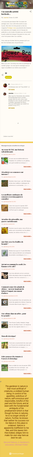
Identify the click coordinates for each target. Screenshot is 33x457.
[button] (30, 11)
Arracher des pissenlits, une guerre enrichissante (12, 220)
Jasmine (10, 93)
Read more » (28, 167)
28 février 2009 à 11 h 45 (20, 93)
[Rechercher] (30, 3)
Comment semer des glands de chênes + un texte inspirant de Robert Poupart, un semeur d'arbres (12, 290)
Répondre (11, 89)
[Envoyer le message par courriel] (6, 74)
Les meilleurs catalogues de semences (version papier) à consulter (12, 197)
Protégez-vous (11, 28)
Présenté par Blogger (17, 453)
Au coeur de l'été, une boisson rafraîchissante (12, 151)
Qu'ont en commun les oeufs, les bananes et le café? (13, 265)
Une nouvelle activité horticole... (9, 12)
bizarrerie (8, 77)
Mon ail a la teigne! (8, 336)
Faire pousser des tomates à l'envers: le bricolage (12, 358)
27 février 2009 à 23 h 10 (16, 84)
